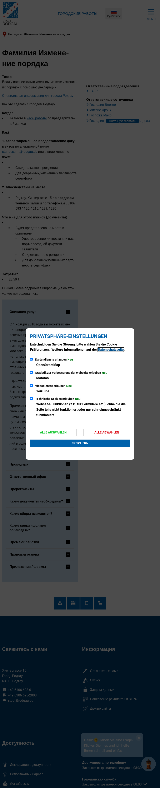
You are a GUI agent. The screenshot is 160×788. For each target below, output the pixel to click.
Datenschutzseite (111, 350)
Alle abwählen (106, 432)
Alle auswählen (53, 432)
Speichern (80, 443)
